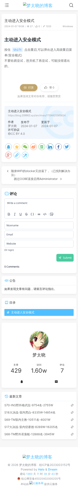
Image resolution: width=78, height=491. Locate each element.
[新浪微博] (33, 146)
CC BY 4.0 (18, 133)
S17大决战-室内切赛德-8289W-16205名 (31, 427)
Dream (52, 469)
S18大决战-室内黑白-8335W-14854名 (30, 412)
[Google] (8, 155)
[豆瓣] (41, 146)
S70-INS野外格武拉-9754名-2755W (28, 405)
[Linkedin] (50, 146)
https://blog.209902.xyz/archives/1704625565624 (37, 115)
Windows (68, 26)
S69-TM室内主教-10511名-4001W (27, 419)
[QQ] (8, 146)
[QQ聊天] (21, 381)
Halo (41, 469)
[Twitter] (66, 146)
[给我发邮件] (56, 381)
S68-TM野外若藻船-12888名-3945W (29, 434)
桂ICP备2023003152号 (54, 465)
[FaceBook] (58, 146)
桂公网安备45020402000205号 (41, 478)
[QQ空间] (17, 146)
